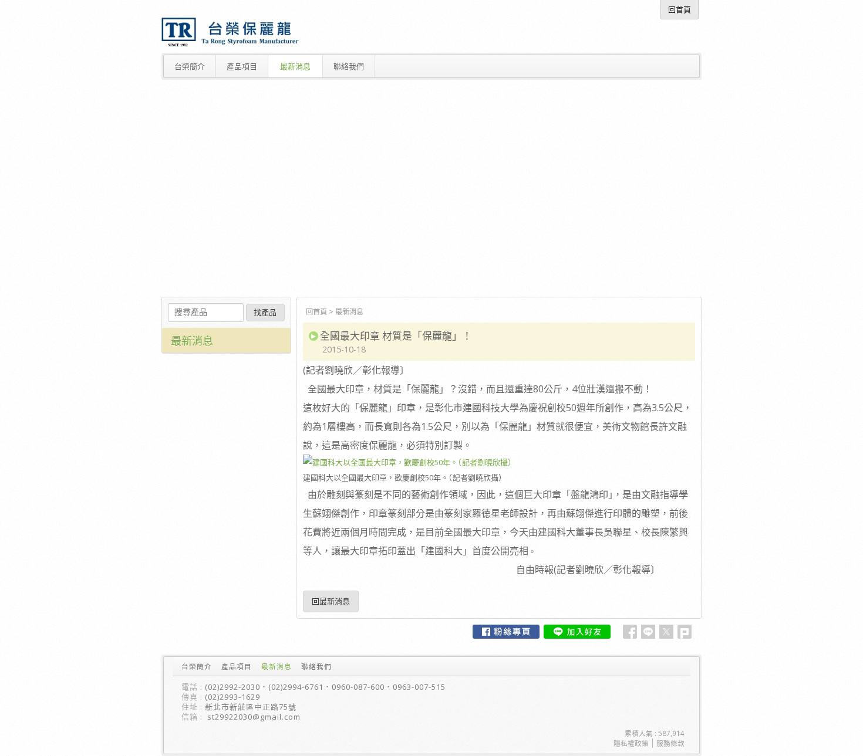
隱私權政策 (631, 743)
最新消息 (349, 312)
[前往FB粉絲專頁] (506, 632)
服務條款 (670, 743)
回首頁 (316, 312)
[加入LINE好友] (577, 632)
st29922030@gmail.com (254, 716)
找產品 (265, 312)
